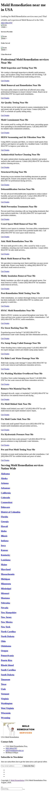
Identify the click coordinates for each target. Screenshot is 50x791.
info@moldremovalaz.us (15, 751)
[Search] (24, 789)
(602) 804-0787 (6, 23)
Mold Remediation (17, 780)
